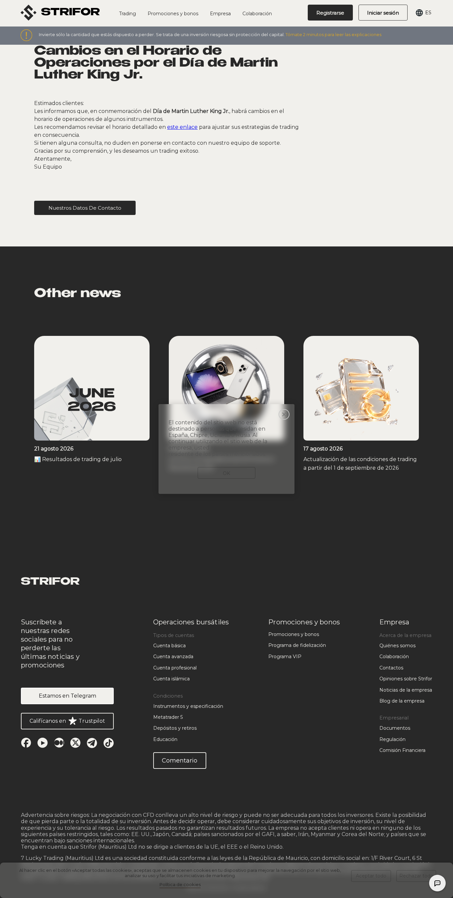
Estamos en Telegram (67, 696)
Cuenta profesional (175, 668)
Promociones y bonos (293, 634)
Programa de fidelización (297, 645)
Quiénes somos (397, 646)
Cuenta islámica (171, 679)
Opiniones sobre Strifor (405, 679)
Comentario (179, 760)
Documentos (394, 728)
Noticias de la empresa (405, 690)
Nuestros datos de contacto (84, 208)
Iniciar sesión (383, 13)
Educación (165, 739)
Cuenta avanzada (173, 657)
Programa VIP (284, 657)
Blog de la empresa (401, 701)
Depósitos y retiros (175, 728)
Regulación (392, 739)
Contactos (391, 668)
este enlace (182, 127)
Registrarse (330, 13)
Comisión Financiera (402, 750)
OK (226, 473)
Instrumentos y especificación (188, 706)
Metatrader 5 (168, 717)
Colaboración (257, 14)
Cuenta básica (169, 646)
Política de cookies (180, 884)
